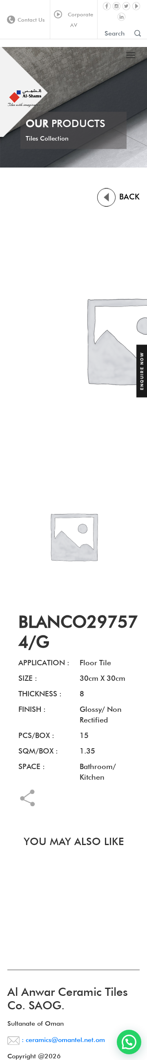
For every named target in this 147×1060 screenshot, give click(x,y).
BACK (128, 196)
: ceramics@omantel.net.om (62, 1040)
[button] (129, 1042)
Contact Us (31, 19)
